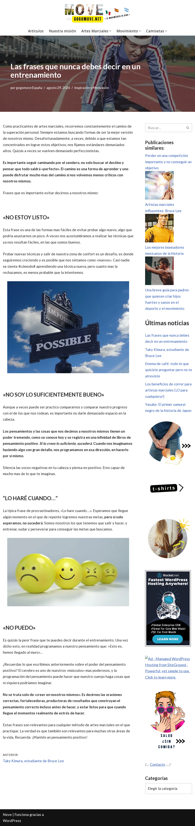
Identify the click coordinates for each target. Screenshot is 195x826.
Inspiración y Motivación (91, 88)
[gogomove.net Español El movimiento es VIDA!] (97, 13)
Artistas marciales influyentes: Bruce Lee (163, 207)
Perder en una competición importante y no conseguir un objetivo (168, 161)
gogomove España (29, 88)
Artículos (36, 31)
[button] (110, 31)
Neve (7, 814)
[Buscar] (188, 127)
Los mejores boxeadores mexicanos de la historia (164, 250)
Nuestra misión (62, 31)
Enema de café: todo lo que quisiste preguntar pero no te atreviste (168, 369)
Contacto (157, 764)
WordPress (12, 820)
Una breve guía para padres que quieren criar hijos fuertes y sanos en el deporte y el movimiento (167, 299)
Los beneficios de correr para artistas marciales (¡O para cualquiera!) (168, 390)
